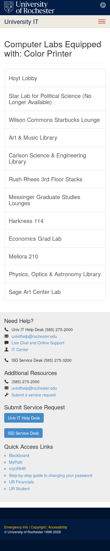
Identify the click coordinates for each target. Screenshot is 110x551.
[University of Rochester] (29, 7)
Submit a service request (34, 395)
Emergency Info (16, 527)
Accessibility (57, 527)
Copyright (38, 527)
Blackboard (19, 455)
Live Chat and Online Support (38, 342)
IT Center (20, 349)
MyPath (16, 462)
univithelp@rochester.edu (34, 336)
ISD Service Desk (23, 433)
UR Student (19, 488)
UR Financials (21, 482)
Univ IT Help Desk (24, 418)
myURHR (17, 468)
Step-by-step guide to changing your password (50, 475)
